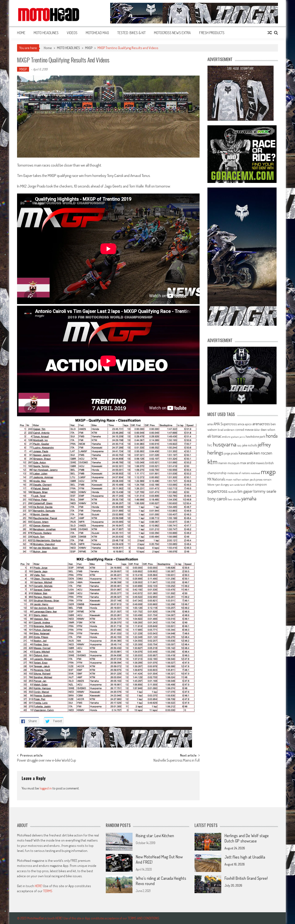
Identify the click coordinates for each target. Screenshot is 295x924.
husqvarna (224, 444)
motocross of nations (238, 473)
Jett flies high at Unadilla (244, 856)
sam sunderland (237, 484)
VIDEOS (72, 32)
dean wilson (268, 429)
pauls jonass (256, 479)
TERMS (47, 891)
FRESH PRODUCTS (211, 32)
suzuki (232, 491)
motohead (255, 473)
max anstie (247, 463)
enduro (226, 436)
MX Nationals (216, 479)
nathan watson (241, 479)
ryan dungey (222, 484)
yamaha (248, 498)
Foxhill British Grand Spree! (246, 878)
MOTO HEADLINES (46, 32)
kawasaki (246, 452)
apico (248, 424)
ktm (212, 462)
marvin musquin (228, 463)
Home (21, 32)
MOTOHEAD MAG (97, 32)
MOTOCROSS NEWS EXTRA (172, 32)
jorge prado (231, 453)
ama (210, 424)
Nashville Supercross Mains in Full (176, 761)
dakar (257, 429)
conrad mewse (244, 429)
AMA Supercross (225, 423)
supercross (217, 491)
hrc (209, 445)
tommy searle (265, 491)
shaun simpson (256, 484)
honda (271, 436)
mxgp (268, 471)
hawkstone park (255, 436)
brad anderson (226, 429)
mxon (229, 479)
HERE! (38, 886)
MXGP (88, 48)
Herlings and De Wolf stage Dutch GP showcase (246, 838)
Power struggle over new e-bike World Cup (46, 761)
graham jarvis (238, 436)
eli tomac (214, 436)
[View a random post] (270, 32)
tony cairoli (217, 498)
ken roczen (263, 452)
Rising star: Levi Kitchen (155, 835)
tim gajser (245, 491)
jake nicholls (249, 445)
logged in (46, 788)
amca (241, 424)
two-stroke (234, 499)
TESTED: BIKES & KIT (131, 32)
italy (239, 445)
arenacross (261, 423)
